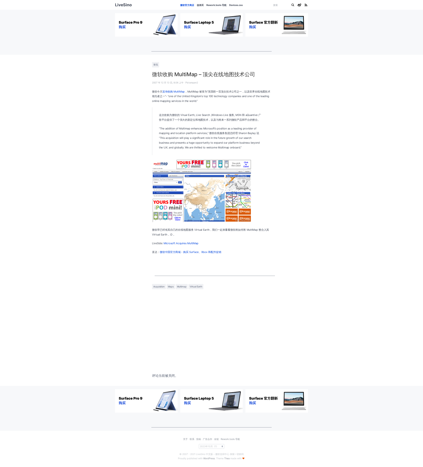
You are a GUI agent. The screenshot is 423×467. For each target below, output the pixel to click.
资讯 (155, 64)
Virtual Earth (196, 286)
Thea (227, 458)
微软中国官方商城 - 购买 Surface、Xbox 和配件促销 (190, 252)
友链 (216, 439)
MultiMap (179, 91)
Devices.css (236, 5)
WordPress (209, 458)
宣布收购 (167, 91)
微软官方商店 (187, 5)
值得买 (200, 5)
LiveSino (123, 4)
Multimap (182, 286)
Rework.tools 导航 (216, 5)
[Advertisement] (211, 44)
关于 (185, 439)
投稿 (198, 439)
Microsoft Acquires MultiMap (181, 243)
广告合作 (207, 439)
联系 (192, 439)
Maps (171, 286)
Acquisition (159, 286)
